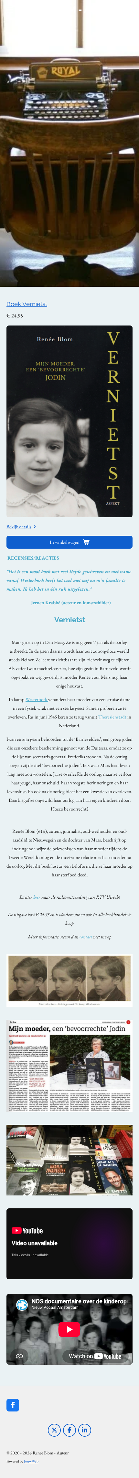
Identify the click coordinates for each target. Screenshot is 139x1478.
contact (86, 937)
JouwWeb (31, 1461)
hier (36, 897)
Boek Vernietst (26, 303)
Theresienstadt (112, 717)
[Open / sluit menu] (10, 9)
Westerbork (37, 699)
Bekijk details (18, 526)
